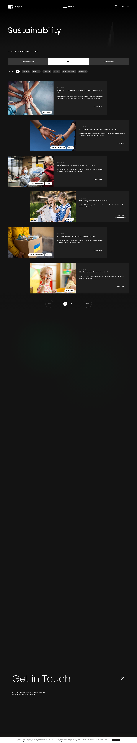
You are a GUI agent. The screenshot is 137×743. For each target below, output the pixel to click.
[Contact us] (122, 678)
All (17, 71)
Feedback (36, 71)
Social (68, 62)
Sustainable (82, 71)
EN (123, 6)
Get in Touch (41, 678)
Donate (56, 71)
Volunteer (47, 71)
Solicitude (26, 71)
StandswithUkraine (69, 71)
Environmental (28, 62)
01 (65, 304)
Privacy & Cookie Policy (26, 741)
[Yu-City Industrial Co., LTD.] (15, 7)
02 (71, 304)
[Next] (88, 304)
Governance (109, 62)
